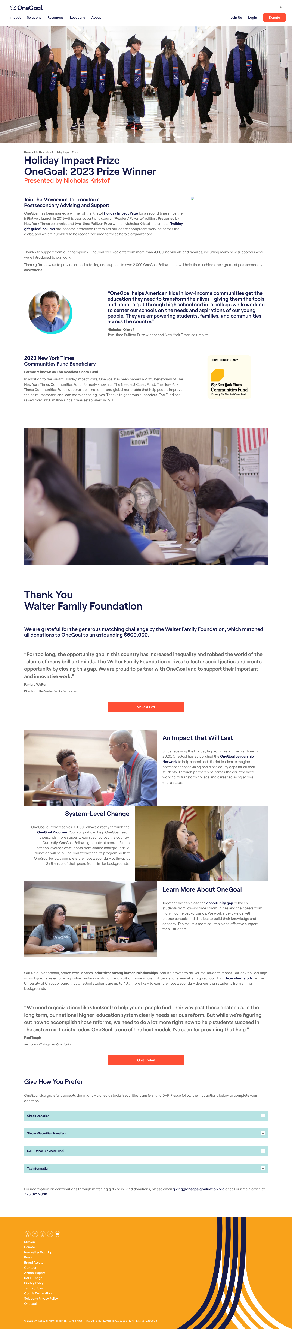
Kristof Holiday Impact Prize (61, 151)
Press (28, 1257)
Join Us (236, 17)
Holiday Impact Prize (121, 213)
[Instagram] (43, 1234)
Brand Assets (33, 1262)
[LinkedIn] (50, 1234)
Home (27, 151)
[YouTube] (57, 1234)
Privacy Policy (33, 1283)
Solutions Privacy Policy (41, 1298)
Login (252, 17)
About (96, 17)
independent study (237, 978)
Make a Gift (146, 706)
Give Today (146, 1060)
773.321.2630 (35, 1194)
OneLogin (31, 1303)
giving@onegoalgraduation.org (198, 1189)
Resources (55, 17)
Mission (29, 1242)
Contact (30, 1267)
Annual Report (34, 1273)
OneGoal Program (52, 832)
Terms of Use (33, 1288)
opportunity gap (219, 903)
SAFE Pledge (33, 1278)
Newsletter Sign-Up (38, 1252)
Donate (274, 17)
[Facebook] (35, 1234)
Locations (77, 17)
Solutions (34, 17)
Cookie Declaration (38, 1293)
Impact (15, 17)
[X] (28, 1234)
